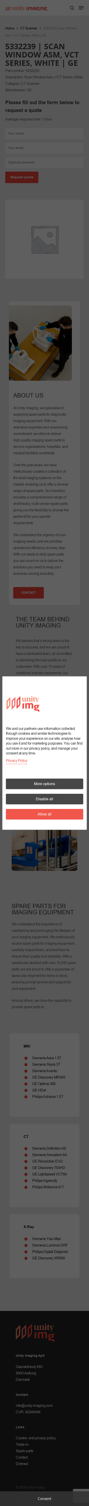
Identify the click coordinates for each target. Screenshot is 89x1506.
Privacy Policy (16, 760)
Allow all (45, 814)
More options (44, 783)
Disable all (44, 799)
